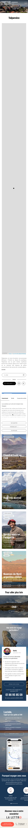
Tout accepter (14, 422)
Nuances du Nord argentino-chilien (12, 575)
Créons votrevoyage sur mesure (7, 824)
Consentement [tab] (5, 398)
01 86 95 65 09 (14, 695)
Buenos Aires (19, 640)
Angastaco (19, 643)
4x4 (14, 637)
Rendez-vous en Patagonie (11, 535)
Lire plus (3, 369)
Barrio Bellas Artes (9, 640)
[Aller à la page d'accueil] (5, 3)
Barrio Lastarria (7, 637)
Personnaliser (13, 426)
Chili (14, 604)
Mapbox (10, 353)
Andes (22, 634)
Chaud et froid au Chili (12, 456)
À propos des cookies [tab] (21, 398)
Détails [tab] (12, 398)
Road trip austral (12, 497)
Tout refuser (14, 430)
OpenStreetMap (16, 353)
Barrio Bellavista (14, 634)
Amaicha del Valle (9, 643)
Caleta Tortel (21, 637)
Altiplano (5, 634)
